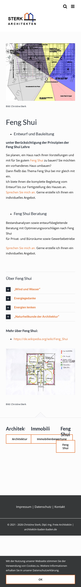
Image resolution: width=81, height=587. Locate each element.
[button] (40, 289)
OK (40, 579)
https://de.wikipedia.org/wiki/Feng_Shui (41, 339)
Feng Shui (36, 160)
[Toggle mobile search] (65, 6)
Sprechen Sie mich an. (21, 192)
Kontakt (59, 507)
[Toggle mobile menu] (73, 6)
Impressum (23, 507)
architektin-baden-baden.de (40, 529)
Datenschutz (43, 507)
